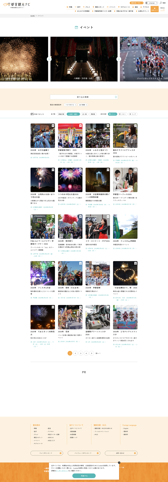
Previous (49, 59)
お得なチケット (143, 11)
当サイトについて (76, 428)
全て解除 (82, 105)
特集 (70, 7)
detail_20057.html (125, 326)
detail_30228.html (98, 188)
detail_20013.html (70, 324)
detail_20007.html (43, 235)
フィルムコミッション (102, 431)
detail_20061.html (43, 326)
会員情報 (73, 434)
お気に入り (154, 10)
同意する (84, 476)
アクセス (146, 7)
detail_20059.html (125, 144)
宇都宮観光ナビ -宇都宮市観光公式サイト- (17, 5)
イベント (112, 7)
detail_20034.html (125, 232)
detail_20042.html (98, 279)
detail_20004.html (70, 186)
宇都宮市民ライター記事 (102, 11)
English (126, 428)
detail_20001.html (70, 234)
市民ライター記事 (53, 434)
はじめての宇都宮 (83, 11)
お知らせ (51, 437)
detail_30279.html (43, 141)
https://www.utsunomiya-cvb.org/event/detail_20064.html (84, 59)
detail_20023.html (98, 233)
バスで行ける (69, 105)
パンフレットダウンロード (83, 453)
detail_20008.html (125, 186)
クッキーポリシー (62, 470)
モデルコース (125, 7)
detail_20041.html (43, 189)
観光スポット (99, 7)
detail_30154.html (98, 324)
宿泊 (136, 7)
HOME (33, 16)
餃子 (78, 7)
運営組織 (73, 431)
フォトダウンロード (45, 453)
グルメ (87, 7)
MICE (96, 434)
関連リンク (73, 437)
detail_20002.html (98, 144)
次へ (97, 353)
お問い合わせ (120, 453)
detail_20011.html (70, 280)
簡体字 (126, 431)
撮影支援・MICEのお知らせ (103, 428)
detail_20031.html (43, 280)
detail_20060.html (125, 281)
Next (118, 59)
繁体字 (126, 434)
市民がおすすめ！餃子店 (124, 11)
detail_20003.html (70, 144)
